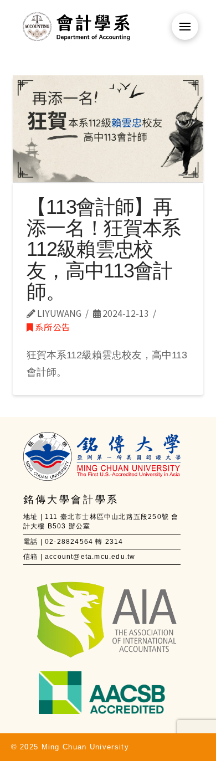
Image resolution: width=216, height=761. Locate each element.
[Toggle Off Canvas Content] (185, 26)
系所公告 (51, 327)
